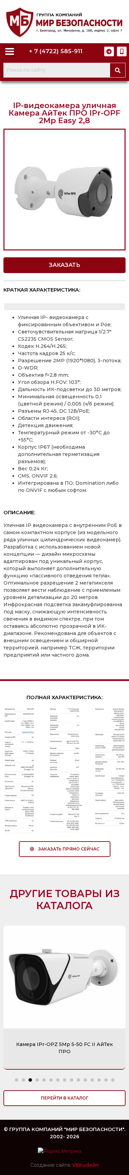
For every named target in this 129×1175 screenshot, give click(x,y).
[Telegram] (109, 51)
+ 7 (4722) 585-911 (56, 51)
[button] (64, 265)
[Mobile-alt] (121, 51)
